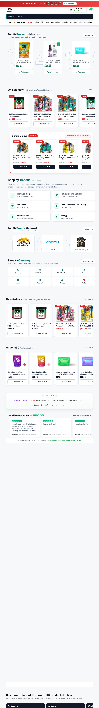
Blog (80, 22)
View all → (89, 35)
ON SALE (30, 22)
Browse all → (88, 261)
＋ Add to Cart (19, 124)
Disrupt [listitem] (77, 400)
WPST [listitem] (58, 405)
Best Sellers (55, 22)
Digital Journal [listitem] (41, 405)
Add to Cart (23, 167)
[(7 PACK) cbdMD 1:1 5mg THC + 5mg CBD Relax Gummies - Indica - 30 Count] (45, 147)
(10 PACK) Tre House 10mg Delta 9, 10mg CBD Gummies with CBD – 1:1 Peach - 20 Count (22, 158)
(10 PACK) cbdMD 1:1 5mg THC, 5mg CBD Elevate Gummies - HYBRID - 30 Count (68, 158)
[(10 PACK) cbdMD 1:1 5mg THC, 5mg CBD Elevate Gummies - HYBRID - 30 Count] (68, 147)
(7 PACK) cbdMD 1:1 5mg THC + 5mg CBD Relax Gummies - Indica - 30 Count (45, 158)
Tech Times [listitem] (57, 400)
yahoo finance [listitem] (21, 400)
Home (9, 22)
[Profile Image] (71, 10)
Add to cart (20, 72)
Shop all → (89, 229)
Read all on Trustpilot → (82, 415)
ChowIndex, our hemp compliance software (65, 440)
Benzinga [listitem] (41, 400)
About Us (73, 22)
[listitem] (22, 243)
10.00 (77, 11)
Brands (65, 22)
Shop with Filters (42, 22)
